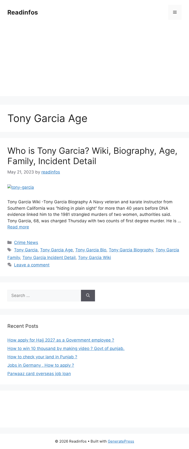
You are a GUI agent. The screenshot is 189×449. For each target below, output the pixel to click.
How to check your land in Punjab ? (42, 356)
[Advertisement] (94, 61)
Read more (18, 226)
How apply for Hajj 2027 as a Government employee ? (60, 340)
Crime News (26, 242)
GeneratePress (121, 441)
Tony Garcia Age (56, 249)
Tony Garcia (26, 249)
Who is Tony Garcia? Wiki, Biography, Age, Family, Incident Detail (92, 155)
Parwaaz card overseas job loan (39, 373)
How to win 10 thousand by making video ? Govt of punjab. (66, 348)
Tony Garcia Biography (131, 249)
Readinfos (22, 12)
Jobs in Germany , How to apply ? (40, 365)
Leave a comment (31, 264)
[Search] (88, 296)
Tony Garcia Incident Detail (49, 257)
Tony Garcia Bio (90, 249)
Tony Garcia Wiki (94, 257)
